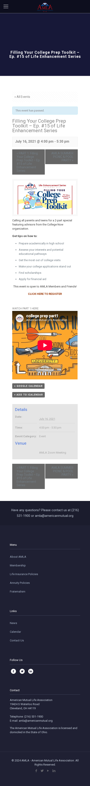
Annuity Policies (20, 582)
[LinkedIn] (54, 771)
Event (42, 436)
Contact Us (17, 640)
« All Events (22, 96)
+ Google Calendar (28, 386)
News (13, 623)
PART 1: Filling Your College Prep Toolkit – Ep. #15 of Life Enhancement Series (28, 162)
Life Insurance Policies (24, 574)
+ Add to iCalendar (28, 394)
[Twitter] (42, 771)
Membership (18, 565)
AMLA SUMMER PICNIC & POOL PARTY (62, 157)
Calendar (15, 631)
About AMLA (18, 556)
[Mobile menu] (6, 6)
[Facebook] (36, 771)
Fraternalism (17, 591)
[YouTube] (48, 771)
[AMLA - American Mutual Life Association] (45, 6)
